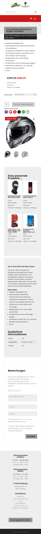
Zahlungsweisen (20, 503)
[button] (6, 112)
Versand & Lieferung (20, 505)
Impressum (20, 496)
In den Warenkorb (23, 104)
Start (6, 35)
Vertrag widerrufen (20, 520)
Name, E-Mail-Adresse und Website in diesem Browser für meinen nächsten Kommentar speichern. (21, 428)
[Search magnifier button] (35, 12)
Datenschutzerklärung (25, 419)
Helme (11, 35)
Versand (11, 85)
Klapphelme (17, 35)
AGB (20, 501)
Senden (31, 436)
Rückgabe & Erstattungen (20, 508)
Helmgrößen (8, 95)
